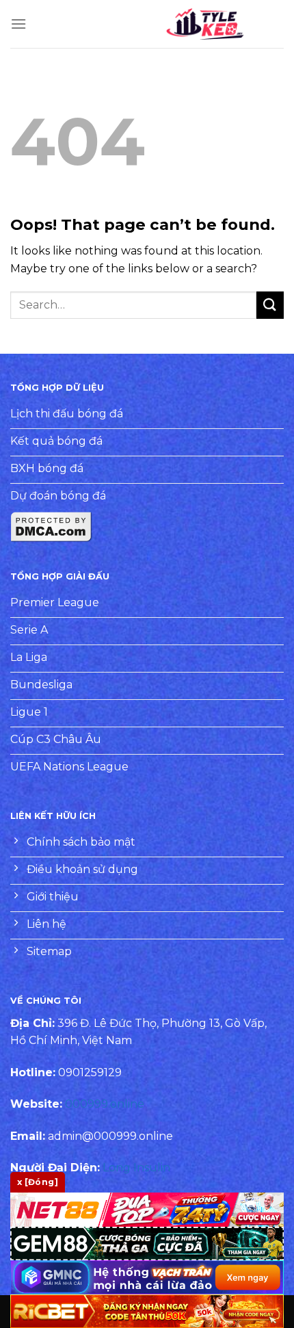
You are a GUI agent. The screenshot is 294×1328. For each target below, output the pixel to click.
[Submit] (270, 304)
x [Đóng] (37, 1182)
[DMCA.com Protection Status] (51, 525)
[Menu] (18, 23)
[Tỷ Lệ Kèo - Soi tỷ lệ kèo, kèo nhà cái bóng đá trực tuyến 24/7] (205, 24)
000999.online (104, 1103)
